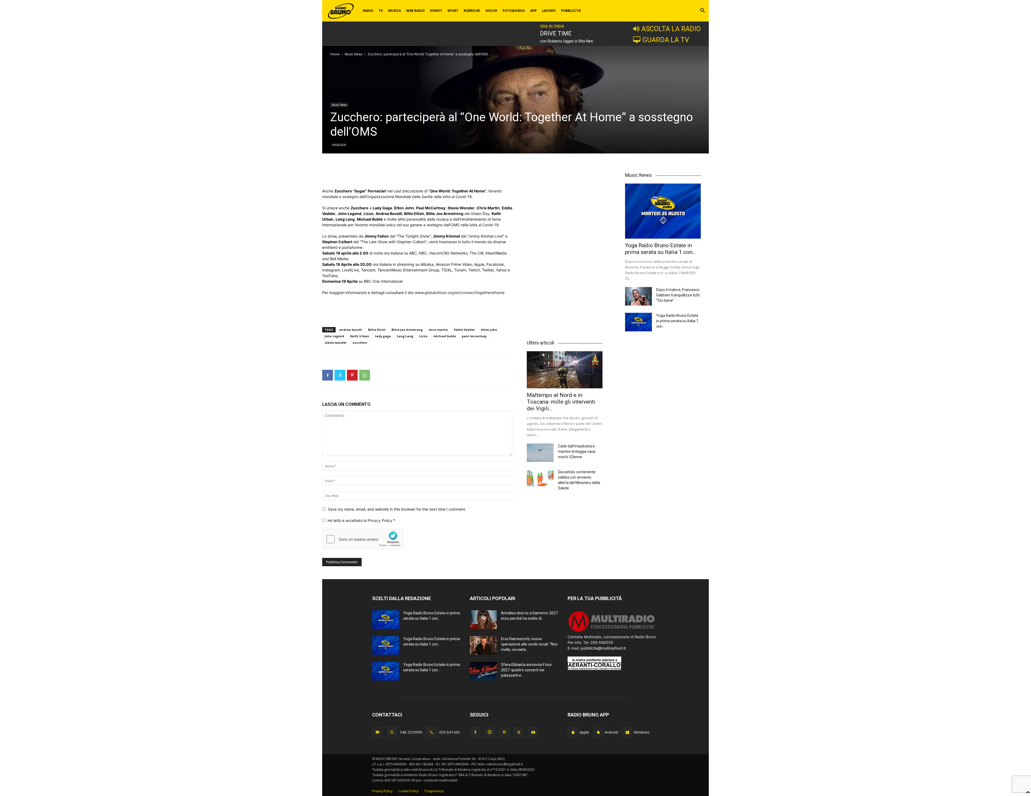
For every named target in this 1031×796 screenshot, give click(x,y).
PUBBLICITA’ (571, 10)
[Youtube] (533, 732)
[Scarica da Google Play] (598, 732)
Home (335, 54)
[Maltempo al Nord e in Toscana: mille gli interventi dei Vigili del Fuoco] (564, 369)
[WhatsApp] (364, 375)
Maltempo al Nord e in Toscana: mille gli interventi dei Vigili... (561, 402)
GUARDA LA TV (665, 40)
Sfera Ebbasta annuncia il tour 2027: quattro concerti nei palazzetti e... (526, 669)
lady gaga (383, 336)
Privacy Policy (380, 520)
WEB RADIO (415, 10)
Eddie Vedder (464, 330)
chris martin (438, 330)
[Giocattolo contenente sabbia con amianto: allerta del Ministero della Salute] (540, 478)
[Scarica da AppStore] (573, 732)
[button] (702, 11)
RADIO (368, 10)
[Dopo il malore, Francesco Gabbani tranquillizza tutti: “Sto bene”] (638, 296)
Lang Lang (405, 336)
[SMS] (377, 732)
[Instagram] (489, 732)
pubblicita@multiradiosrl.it (603, 648)
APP (533, 10)
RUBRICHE (472, 10)
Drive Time (556, 33)
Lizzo (423, 336)
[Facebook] (327, 375)
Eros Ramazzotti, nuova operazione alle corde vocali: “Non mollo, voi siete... (529, 644)
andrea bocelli (350, 330)
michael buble (444, 336)
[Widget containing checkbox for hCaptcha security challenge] (362, 539)
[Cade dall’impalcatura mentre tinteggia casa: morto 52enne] (540, 452)
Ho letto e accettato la (361, 520)
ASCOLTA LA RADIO (671, 29)
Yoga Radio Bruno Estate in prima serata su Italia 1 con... (660, 248)
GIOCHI (491, 10)
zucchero (360, 342)
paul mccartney (474, 336)
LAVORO (549, 10)
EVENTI (436, 10)
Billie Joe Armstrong (407, 330)
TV (381, 10)
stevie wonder (336, 342)
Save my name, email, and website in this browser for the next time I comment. (397, 509)
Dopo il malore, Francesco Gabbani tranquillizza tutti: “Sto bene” (678, 295)
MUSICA (394, 10)
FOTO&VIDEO (514, 10)
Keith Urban (359, 336)
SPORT (452, 10)
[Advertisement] (417, 174)
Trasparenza (434, 791)
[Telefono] (431, 732)
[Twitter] (340, 375)
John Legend (334, 336)
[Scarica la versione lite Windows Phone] (627, 732)
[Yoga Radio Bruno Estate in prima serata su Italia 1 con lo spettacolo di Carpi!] (663, 211)
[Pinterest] (352, 375)
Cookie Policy (408, 791)
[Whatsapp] (392, 732)
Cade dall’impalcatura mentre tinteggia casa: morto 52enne (577, 451)
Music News (353, 54)
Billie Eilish (377, 330)
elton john (489, 330)
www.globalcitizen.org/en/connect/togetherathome (459, 292)
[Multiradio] (612, 631)
